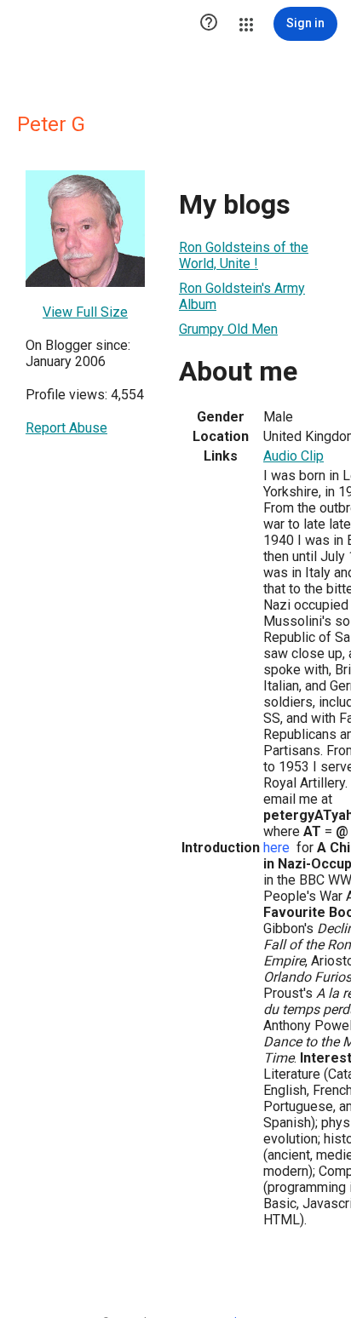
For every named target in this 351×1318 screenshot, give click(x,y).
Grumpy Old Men (228, 329)
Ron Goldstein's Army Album (242, 296)
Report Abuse (66, 428)
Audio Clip (293, 456)
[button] (208, 23)
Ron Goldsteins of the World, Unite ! (243, 255)
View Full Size (85, 312)
